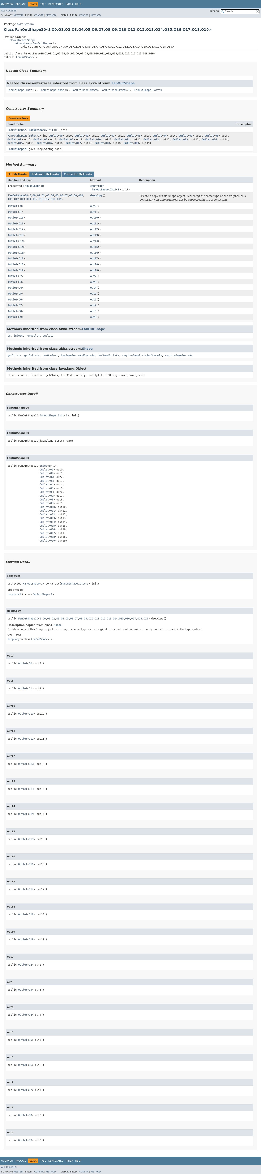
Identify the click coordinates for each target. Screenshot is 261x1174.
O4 (164, 135)
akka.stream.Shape (23, 40)
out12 (94, 229)
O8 (45, 139)
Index (69, 4)
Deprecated (55, 4)
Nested (18, 15)
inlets (18, 335)
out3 (93, 281)
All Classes (9, 10)
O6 (216, 135)
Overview (7, 4)
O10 (98, 139)
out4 (93, 287)
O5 (190, 135)
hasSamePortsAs (108, 355)
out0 (93, 205)
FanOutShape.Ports (114, 89)
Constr (39, 15)
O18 (107, 143)
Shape (87, 349)
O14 (214, 139)
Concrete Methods (78, 174)
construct (97, 185)
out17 (94, 258)
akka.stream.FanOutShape (33, 43)
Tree (43, 4)
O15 (20, 143)
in (9, 335)
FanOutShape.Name (52, 89)
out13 (94, 235)
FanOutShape (24, 57)
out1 (93, 211)
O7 (19, 139)
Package (21, 4)
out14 (94, 241)
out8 (93, 311)
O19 (136, 143)
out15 (94, 246)
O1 (86, 135)
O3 (138, 135)
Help (78, 4)
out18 (94, 264)
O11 (127, 139)
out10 (94, 217)
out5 (93, 293)
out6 (93, 299)
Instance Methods (45, 174)
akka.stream (25, 24)
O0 (60, 135)
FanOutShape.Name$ (85, 89)
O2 (112, 135)
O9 (71, 139)
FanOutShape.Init (19, 89)
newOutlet (33, 335)
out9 (93, 316)
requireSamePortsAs (178, 355)
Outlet (53, 135)
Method (51, 15)
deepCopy (96, 195)
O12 (156, 139)
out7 (93, 305)
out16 (94, 252)
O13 (185, 139)
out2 (93, 276)
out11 (94, 223)
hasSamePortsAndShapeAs (78, 355)
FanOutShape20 (17, 129)
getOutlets (32, 355)
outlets (48, 335)
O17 (78, 143)
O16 (49, 143)
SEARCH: (215, 11)
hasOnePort (50, 355)
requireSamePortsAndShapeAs (142, 355)
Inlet (32, 135)
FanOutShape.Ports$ (148, 89)
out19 (94, 270)
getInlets (14, 355)
